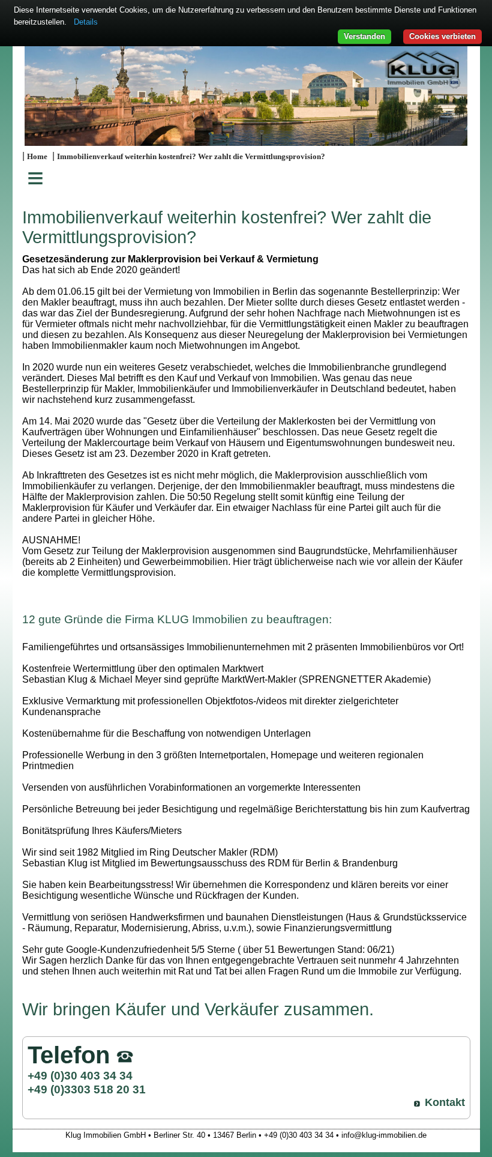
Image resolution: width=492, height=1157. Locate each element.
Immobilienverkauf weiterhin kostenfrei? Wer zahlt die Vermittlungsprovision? (191, 157)
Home (37, 157)
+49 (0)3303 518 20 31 (87, 1089)
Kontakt (445, 1102)
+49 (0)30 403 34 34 (80, 1075)
